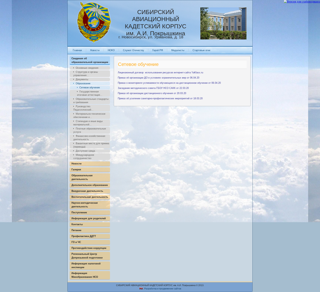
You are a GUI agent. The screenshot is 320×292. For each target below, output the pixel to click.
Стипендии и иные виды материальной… (88, 123)
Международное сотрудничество (83, 156)
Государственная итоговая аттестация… (89, 93)
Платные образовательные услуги (89, 130)
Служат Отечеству (133, 50)
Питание (76, 230)
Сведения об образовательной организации (89, 60)
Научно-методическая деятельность (84, 204)
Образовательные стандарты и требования (91, 101)
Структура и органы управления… (85, 74)
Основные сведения (87, 67)
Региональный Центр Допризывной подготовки (87, 256)
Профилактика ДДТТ (83, 236)
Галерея (76, 169)
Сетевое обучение (89, 87)
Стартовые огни (201, 50)
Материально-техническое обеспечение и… (89, 115)
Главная (77, 50)
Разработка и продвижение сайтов (162, 288)
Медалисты (177, 50)
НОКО (111, 50)
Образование (83, 83)
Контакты (77, 224)
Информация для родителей (88, 218)
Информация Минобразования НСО (84, 275)
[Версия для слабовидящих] (302, 1)
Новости (94, 50)
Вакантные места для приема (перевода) (91, 145)
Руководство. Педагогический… (83, 108)
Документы (82, 79)
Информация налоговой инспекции (86, 265)
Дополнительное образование (89, 185)
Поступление (79, 212)
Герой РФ (157, 50)
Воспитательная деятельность (89, 197)
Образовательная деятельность (82, 177)
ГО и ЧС (76, 242)
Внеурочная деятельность (87, 191)
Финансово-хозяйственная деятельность (89, 138)
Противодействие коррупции (88, 248)
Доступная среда (85, 150)
